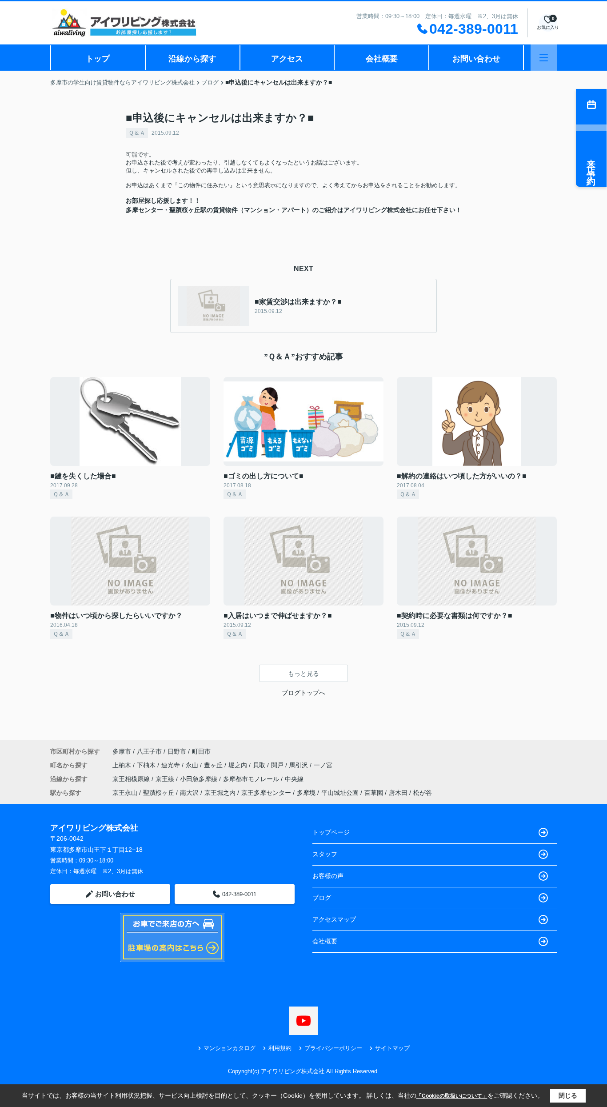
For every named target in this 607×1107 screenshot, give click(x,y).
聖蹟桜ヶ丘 (158, 792)
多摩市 (121, 751)
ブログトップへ (303, 692)
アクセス (287, 58)
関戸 (278, 765)
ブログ (321, 897)
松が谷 (422, 792)
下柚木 (147, 765)
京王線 (166, 778)
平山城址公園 (340, 792)
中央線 (294, 778)
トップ (98, 58)
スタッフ (324, 854)
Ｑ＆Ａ (136, 132)
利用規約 (280, 1048)
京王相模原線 (132, 778)
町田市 (201, 751)
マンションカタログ (230, 1048)
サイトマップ (392, 1048)
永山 (193, 765)
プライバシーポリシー (333, 1048)
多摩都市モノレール (252, 778)
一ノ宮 (323, 765)
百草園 (373, 792)
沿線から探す (192, 58)
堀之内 (238, 765)
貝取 (260, 765)
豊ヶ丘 (214, 765)
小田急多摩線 (199, 778)
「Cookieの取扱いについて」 (451, 1096)
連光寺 (171, 765)
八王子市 (149, 751)
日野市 (177, 751)
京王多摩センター (266, 792)
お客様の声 (327, 875)
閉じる (568, 1095)
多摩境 (306, 792)
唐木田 (398, 792)
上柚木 (122, 765)
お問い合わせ (476, 58)
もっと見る (303, 673)
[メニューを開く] (543, 57)
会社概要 (382, 58)
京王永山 (124, 792)
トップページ (331, 832)
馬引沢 (299, 765)
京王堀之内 (220, 792)
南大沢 (189, 792)
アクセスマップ (334, 919)
